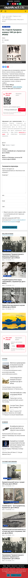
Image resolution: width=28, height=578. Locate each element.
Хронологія (14, 566)
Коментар (5, 175)
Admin (3, 38)
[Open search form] (25, 11)
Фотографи (5, 567)
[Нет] (26, 573)
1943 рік (5, 525)
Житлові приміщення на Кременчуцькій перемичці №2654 (17, 365)
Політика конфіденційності (18, 220)
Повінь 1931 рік (20, 567)
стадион (13, 145)
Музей (8, 566)
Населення (21, 566)
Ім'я (3, 195)
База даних (12, 567)
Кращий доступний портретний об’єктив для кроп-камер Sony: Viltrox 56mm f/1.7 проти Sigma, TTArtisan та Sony (13, 445)
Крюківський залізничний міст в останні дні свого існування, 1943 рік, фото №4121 (13, 531)
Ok (8, 575)
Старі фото (6, 502)
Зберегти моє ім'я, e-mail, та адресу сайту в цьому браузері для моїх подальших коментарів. (15, 213)
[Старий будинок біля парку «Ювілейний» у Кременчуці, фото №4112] (14, 270)
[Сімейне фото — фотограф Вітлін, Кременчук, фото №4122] (14, 496)
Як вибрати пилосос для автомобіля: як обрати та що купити (17, 428)
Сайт (3, 206)
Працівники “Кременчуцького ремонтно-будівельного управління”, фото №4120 (13, 256)
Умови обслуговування (10, 221)
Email (3, 201)
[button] (1, 11)
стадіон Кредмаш (17, 86)
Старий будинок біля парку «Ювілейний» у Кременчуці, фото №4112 (13, 281)
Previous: (13, 150)
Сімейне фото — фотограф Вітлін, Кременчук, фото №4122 (13, 506)
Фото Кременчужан (14, 502)
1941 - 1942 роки (7, 478)
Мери (4, 566)
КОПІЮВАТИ (22, 109)
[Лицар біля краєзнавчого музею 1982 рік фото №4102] (14, 295)
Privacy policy (16, 575)
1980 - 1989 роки (6, 26)
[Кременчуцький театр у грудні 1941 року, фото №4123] (14, 472)
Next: (12, 157)
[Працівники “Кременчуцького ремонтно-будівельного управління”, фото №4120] (14, 244)
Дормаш (8, 145)
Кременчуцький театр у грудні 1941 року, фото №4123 (13, 483)
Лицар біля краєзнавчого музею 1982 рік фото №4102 (13, 306)
